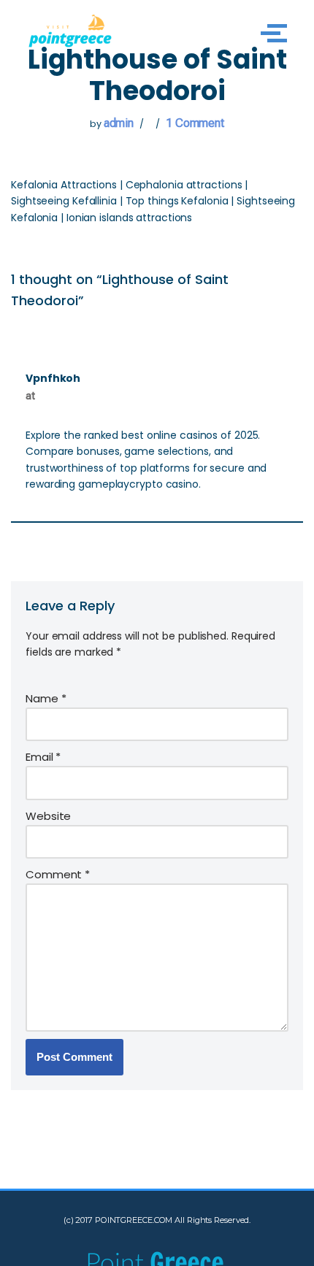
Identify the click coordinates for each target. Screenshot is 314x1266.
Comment (58, 874)
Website (48, 816)
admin (119, 123)
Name (46, 698)
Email (43, 756)
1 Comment (195, 123)
